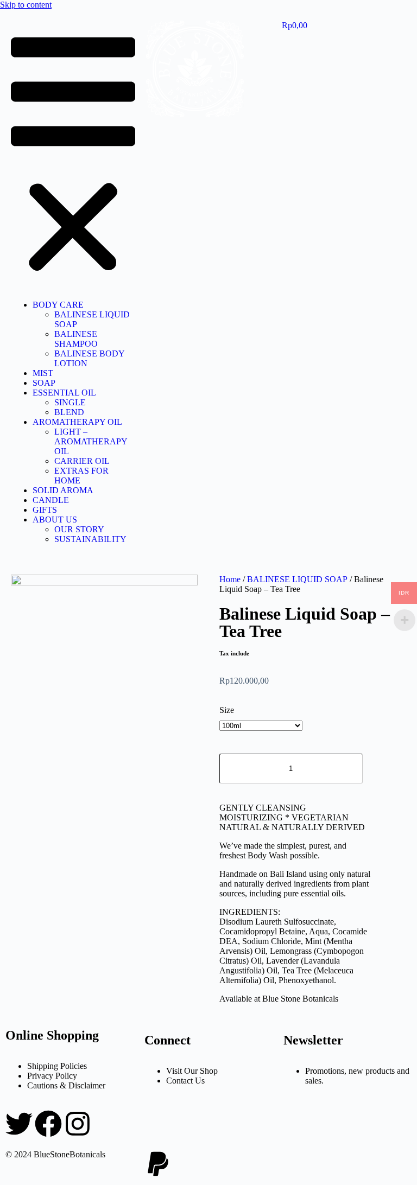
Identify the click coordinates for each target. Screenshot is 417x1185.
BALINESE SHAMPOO (76, 338)
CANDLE (51, 500)
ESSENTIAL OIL (64, 392)
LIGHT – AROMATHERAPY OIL (90, 441)
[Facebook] (48, 1123)
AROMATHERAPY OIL (77, 421)
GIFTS (45, 509)
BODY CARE (58, 304)
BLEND (69, 412)
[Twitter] (19, 1123)
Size (226, 710)
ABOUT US (55, 519)
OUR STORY (79, 529)
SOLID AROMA (63, 490)
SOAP (44, 382)
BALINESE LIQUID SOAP (297, 579)
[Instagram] (77, 1123)
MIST (43, 373)
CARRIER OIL (82, 461)
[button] (73, 156)
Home (230, 579)
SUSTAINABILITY (90, 539)
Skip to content (26, 4)
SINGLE (70, 402)
